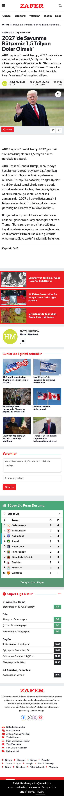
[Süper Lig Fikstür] (59, 594)
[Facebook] (23, 717)
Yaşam (47, 16)
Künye (33, 760)
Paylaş (9, 129)
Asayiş (29, 763)
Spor (58, 16)
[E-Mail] (22, 341)
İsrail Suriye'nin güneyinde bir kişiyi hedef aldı (44, 380)
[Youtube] (40, 717)
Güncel (6, 16)
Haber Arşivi (12, 751)
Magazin (53, 767)
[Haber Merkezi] (10, 336)
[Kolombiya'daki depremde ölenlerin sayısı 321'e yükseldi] (17, 396)
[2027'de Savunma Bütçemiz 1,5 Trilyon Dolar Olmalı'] (32, 107)
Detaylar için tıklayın (32, 582)
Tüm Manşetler (14, 744)
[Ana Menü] (3, 6)
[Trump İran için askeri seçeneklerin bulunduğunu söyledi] (47, 425)
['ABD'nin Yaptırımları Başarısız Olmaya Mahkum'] (17, 425)
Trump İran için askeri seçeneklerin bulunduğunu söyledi (45, 438)
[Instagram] (34, 717)
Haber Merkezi (29, 334)
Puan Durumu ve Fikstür (18, 741)
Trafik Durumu (13, 737)
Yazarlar (34, 16)
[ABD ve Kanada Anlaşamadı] (47, 396)
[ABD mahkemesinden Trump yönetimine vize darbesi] (17, 367)
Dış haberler (23, 33)
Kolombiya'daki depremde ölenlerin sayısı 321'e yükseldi (14, 409)
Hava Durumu (13, 730)
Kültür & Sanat (37, 767)
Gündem (20, 767)
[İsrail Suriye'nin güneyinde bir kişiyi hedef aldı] (47, 367)
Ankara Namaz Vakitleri (18, 734)
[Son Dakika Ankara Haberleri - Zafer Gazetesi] (31, 5)
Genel (8, 767)
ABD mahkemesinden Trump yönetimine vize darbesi (15, 380)
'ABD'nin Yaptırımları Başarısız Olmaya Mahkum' (14, 438)
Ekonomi (20, 16)
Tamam (40, 792)
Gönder (9, 487)
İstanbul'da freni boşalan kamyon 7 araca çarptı (32, 24)
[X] (29, 717)
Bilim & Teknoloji (46, 763)
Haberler (7, 33)
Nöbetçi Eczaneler (15, 727)
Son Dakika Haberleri (16, 748)
